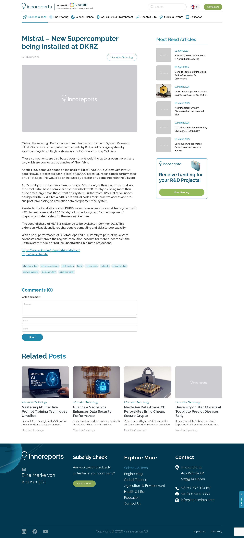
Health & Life (134, 492)
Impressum (199, 531)
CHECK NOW (84, 483)
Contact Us (213, 7)
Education (132, 498)
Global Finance (135, 480)
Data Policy (216, 531)
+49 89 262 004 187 (196, 488)
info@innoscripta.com (198, 500)
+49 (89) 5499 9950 (195, 494)
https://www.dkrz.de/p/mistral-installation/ (51, 250)
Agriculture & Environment (144, 486)
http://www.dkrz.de (35, 254)
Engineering (133, 474)
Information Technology (122, 57)
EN (197, 7)
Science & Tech (136, 468)
